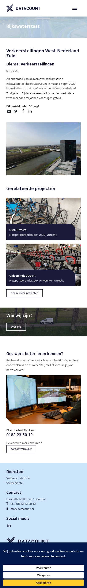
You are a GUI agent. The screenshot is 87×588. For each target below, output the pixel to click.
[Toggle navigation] (76, 8)
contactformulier (21, 449)
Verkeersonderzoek (18, 478)
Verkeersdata (14, 483)
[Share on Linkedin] (30, 111)
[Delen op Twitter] (16, 111)
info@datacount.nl (22, 508)
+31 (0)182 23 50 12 (23, 503)
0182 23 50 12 (19, 434)
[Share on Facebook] (23, 111)
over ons (16, 327)
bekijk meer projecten (24, 293)
